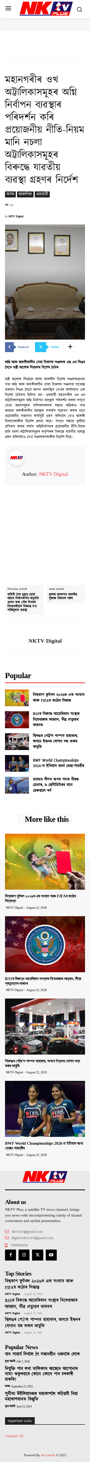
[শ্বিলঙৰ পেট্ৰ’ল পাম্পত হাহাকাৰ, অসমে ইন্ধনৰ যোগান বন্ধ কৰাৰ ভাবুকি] (17, 741)
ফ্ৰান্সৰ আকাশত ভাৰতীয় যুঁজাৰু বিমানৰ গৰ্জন (63, 597)
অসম (10, 194)
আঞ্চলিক (25, 194)
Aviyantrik (48, 1455)
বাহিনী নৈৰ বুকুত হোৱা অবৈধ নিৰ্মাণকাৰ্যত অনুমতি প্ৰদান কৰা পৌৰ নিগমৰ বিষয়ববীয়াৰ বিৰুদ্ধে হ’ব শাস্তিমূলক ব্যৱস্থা (23, 602)
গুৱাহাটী (42, 194)
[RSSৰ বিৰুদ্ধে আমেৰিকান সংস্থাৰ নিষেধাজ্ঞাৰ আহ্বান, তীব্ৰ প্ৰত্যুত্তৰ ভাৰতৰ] (17, 719)
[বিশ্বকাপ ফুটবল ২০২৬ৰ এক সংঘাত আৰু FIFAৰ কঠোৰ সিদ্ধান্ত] (17, 697)
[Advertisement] (45, 530)
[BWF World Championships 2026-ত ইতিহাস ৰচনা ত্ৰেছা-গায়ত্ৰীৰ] (17, 763)
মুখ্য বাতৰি (10, 1361)
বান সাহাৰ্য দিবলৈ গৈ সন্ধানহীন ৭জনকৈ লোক (42, 1354)
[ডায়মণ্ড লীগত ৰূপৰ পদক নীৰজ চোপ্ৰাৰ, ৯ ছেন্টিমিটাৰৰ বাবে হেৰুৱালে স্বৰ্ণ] (17, 785)
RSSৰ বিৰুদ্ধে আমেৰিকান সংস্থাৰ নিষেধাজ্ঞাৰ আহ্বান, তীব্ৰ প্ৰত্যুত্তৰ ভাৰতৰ (56, 719)
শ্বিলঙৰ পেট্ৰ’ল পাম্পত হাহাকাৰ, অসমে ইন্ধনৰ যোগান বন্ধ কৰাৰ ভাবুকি (55, 741)
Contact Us (14, 1436)
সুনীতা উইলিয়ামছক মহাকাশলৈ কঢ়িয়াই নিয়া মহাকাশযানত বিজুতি (41, 1397)
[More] (70, 347)
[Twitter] (37, 1255)
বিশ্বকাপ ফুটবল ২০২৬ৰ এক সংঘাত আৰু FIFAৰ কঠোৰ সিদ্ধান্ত (58, 697)
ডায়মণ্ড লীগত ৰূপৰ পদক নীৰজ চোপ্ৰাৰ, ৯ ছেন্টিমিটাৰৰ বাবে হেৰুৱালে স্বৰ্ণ (56, 785)
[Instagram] (24, 1255)
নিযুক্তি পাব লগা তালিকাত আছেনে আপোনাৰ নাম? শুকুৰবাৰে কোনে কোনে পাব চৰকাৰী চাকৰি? (41, 1374)
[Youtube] (51, 1255)
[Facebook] (10, 1255)
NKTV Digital (16, 216)
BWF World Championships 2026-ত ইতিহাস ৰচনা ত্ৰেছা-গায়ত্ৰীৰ (58, 763)
